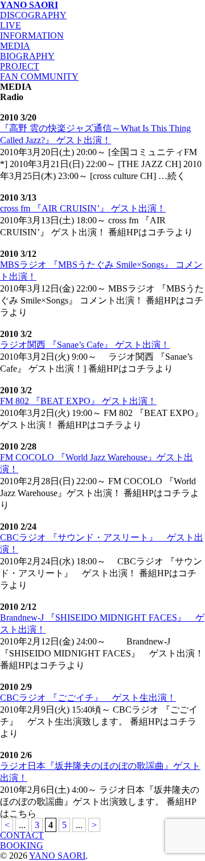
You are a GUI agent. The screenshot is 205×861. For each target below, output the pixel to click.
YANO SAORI (29, 5)
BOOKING (21, 845)
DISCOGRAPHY (33, 15)
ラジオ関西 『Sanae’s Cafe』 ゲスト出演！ (85, 345)
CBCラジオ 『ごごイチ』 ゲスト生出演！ (88, 697)
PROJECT (19, 66)
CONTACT (22, 835)
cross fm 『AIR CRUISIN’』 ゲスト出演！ (83, 208)
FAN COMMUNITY (39, 76)
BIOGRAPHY (27, 56)
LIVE (10, 25)
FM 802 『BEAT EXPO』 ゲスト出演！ (78, 401)
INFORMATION (32, 35)
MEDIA (15, 46)
